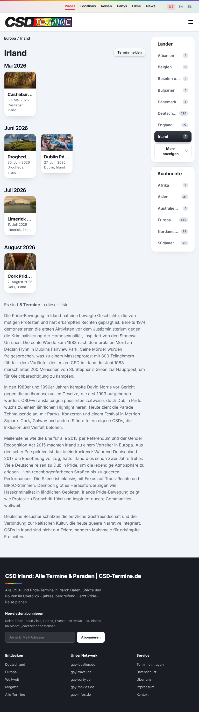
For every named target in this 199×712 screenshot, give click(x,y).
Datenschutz (147, 672)
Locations (88, 6)
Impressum (145, 687)
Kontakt (142, 694)
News (150, 6)
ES (190, 7)
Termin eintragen (150, 664)
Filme (136, 6)
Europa (10, 38)
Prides (70, 6)
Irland (25, 38)
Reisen (106, 6)
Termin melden (129, 52)
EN (181, 7)
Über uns (144, 679)
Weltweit (12, 679)
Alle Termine (15, 694)
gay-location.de (83, 664)
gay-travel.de (81, 672)
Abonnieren (91, 637)
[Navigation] (191, 22)
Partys (122, 6)
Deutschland (15, 664)
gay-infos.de (81, 694)
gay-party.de (81, 679)
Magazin (12, 687)
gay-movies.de (82, 687)
